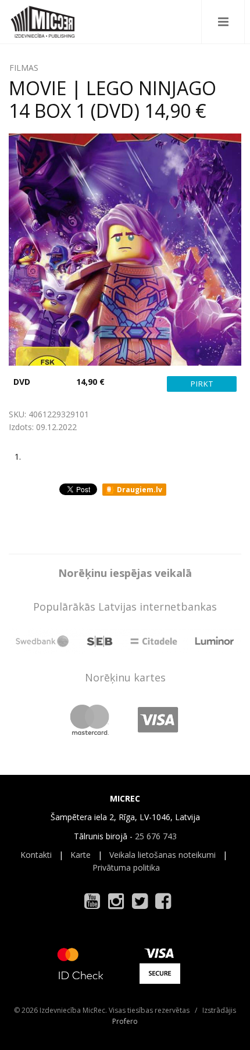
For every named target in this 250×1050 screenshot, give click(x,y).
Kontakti (36, 854)
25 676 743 (156, 836)
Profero (125, 1021)
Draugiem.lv (138, 490)
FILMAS (23, 67)
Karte (80, 854)
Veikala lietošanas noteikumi (162, 854)
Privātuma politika (126, 867)
